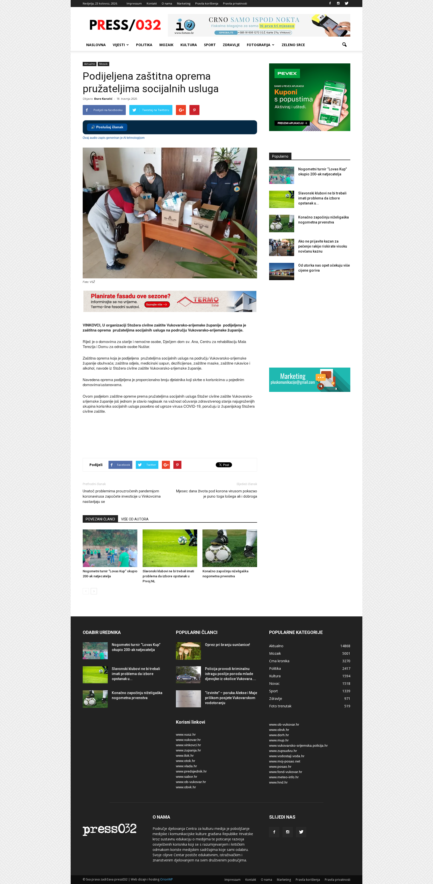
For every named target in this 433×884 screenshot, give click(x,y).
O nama (167, 3)
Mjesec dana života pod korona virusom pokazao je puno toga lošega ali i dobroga (216, 494)
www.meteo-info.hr (284, 777)
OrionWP (166, 879)
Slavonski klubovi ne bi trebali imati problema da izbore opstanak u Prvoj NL (168, 576)
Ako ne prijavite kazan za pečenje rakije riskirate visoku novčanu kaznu (322, 246)
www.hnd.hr (278, 782)
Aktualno (89, 64)
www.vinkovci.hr (188, 745)
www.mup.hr (279, 740)
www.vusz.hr (186, 734)
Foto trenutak (280, 706)
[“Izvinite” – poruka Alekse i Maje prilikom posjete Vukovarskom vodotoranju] (188, 699)
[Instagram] (338, 3)
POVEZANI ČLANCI (100, 519)
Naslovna (96, 44)
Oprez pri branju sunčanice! (227, 645)
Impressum (134, 3)
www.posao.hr (280, 766)
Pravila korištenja (206, 3)
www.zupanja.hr (188, 750)
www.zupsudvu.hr (283, 751)
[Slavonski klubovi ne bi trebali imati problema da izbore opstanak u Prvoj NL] (170, 548)
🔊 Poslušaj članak (107, 127)
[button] (344, 45)
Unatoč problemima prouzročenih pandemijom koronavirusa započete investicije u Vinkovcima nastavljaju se (122, 496)
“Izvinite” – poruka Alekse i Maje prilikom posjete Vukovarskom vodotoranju (231, 698)
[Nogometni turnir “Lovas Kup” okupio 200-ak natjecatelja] (110, 548)
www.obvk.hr (186, 787)
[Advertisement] (174, 436)
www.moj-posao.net (284, 761)
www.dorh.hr (279, 735)
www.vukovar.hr (188, 740)
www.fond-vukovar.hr (285, 772)
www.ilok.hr (185, 755)
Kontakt (152, 3)
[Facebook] (330, 3)
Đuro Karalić (103, 98)
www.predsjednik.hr (191, 771)
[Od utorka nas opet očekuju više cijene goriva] (281, 271)
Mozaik (166, 44)
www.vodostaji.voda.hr (286, 756)
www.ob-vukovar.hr (191, 782)
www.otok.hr (185, 761)
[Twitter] (346, 3)
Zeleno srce (293, 44)
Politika (144, 44)
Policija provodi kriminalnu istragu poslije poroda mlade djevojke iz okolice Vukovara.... (230, 674)
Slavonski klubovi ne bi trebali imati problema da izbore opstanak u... (322, 198)
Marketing (183, 3)
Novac (274, 683)
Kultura (188, 44)
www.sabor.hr (186, 777)
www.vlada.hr (186, 766)
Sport (210, 44)
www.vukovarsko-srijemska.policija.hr (298, 745)
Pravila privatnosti (235, 3)
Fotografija (258, 44)
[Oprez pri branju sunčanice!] (188, 651)
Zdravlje (231, 44)
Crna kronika (279, 660)
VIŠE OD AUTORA (135, 519)
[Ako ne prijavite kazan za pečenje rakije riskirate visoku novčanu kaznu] (281, 247)
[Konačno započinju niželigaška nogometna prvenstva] (229, 548)
